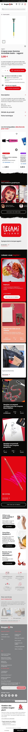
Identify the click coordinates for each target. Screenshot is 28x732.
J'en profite (9, 546)
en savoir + (4, 244)
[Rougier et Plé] (7, 627)
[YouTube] (6, 695)
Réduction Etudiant (19, 638)
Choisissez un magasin (12, 88)
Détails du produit (7, 112)
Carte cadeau (4, 634)
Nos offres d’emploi (6, 681)
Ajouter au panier (19, 70)
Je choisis (9, 526)
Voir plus (3, 66)
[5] (9, 162)
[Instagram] (12, 695)
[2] (6, 162)
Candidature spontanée (4, 672)
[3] (7, 162)
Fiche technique (7, 116)
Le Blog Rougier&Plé (19, 646)
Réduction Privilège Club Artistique (6, 654)
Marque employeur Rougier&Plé (6, 678)
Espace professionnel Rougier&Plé (6, 665)
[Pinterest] (9, 695)
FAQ (2, 639)
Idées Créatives (18, 649)
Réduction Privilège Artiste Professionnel (6, 658)
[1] (5, 162)
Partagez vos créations (14, 212)
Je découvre (8, 563)
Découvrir (5, 374)
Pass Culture (18, 640)
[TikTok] (16, 695)
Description (5, 95)
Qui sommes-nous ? (6, 675)
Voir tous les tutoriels (11, 297)
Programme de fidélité (18, 643)
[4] (8, 162)
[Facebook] (2, 695)
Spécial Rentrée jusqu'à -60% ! (13, 1)
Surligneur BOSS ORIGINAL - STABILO (9, 158)
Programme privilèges (18, 635)
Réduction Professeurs (4, 662)
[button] (16, 4)
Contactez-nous (5, 637)
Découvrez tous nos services (9, 620)
